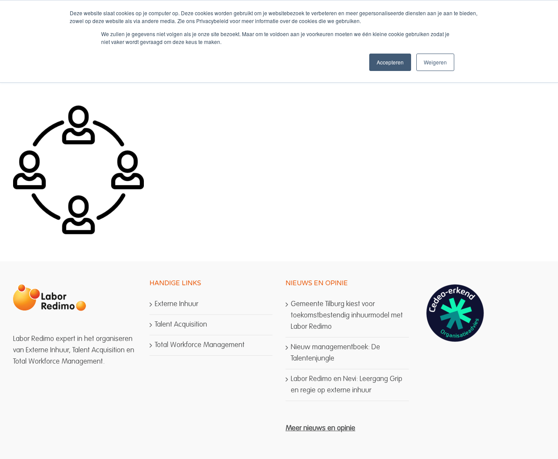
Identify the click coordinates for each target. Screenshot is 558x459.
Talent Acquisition (181, 324)
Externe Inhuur (176, 304)
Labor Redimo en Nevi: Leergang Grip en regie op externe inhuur (346, 384)
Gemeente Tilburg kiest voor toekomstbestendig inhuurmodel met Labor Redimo (347, 315)
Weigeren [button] (435, 62)
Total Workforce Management (200, 345)
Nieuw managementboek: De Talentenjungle (335, 353)
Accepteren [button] (390, 62)
